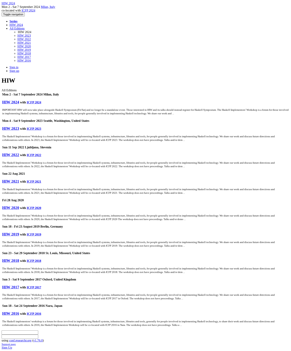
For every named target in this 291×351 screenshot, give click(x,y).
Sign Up (7, 347)
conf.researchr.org (20, 340)
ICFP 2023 (34, 128)
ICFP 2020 (34, 208)
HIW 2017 (24, 57)
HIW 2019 (24, 50)
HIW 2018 (24, 53)
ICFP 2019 (34, 234)
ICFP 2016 (34, 313)
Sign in (14, 67)
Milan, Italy (48, 7)
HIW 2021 (24, 42)
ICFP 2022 (34, 155)
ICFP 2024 (28, 10)
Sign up (14, 70)
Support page (9, 344)
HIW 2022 (24, 39)
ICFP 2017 (34, 287)
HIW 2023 (24, 35)
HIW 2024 (16, 25)
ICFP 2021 (34, 181)
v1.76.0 (38, 340)
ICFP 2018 (34, 260)
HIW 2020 (24, 46)
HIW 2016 (24, 60)
